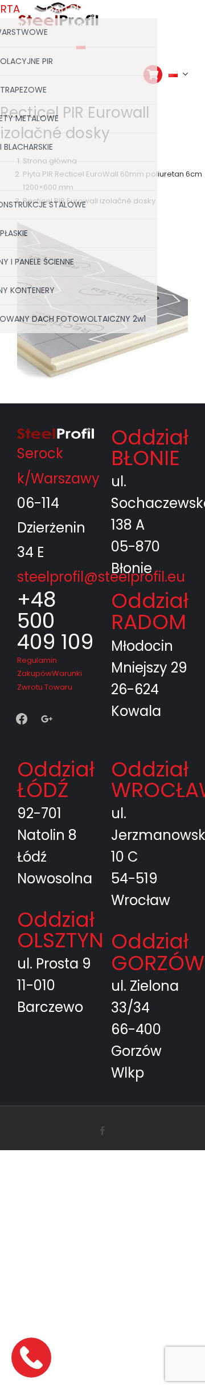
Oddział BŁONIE (149, 448)
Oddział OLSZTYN (60, 930)
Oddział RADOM (149, 611)
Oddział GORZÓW (157, 952)
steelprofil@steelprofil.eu (101, 576)
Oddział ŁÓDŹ (56, 779)
